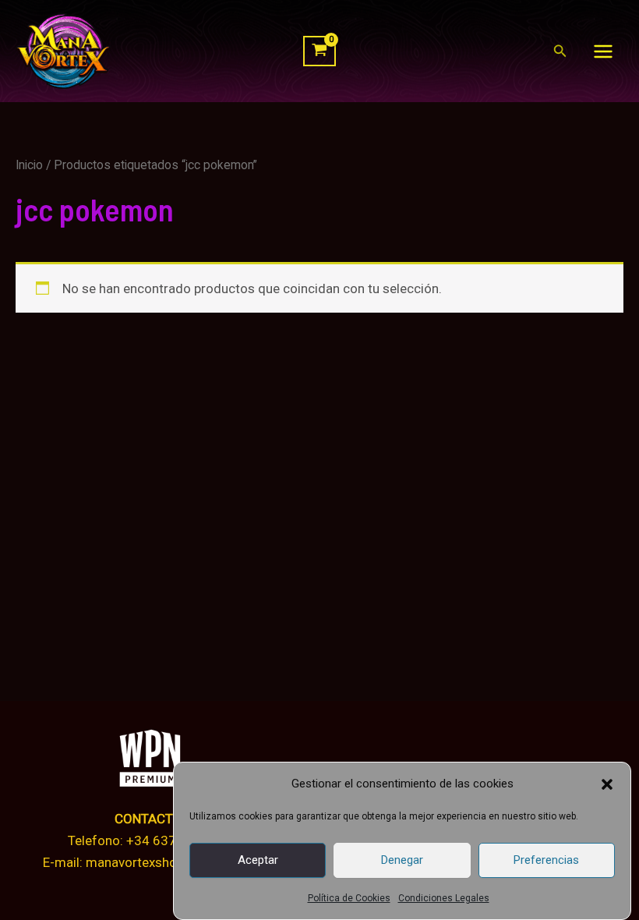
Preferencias (546, 860)
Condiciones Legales (443, 898)
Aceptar (258, 860)
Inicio (29, 164)
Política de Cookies (349, 898)
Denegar (402, 860)
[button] (607, 784)
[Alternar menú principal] (603, 51)
